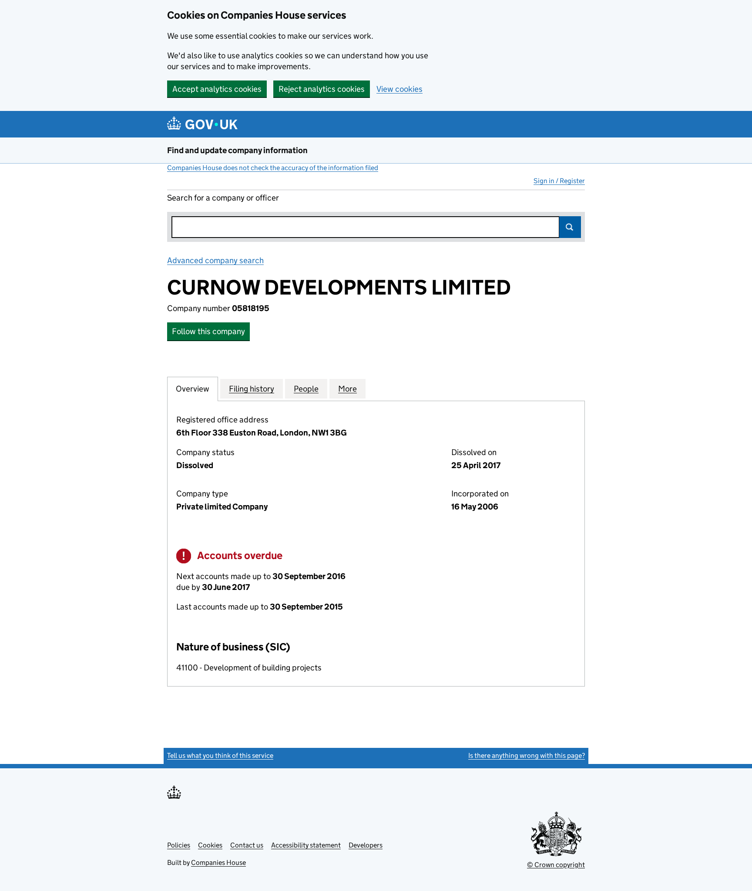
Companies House (218, 862)
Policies (178, 845)
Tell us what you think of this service (220, 755)
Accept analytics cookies (217, 89)
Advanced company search (215, 260)
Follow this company (208, 331)
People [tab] (306, 389)
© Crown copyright (556, 865)
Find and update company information (237, 150)
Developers (366, 845)
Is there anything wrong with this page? (526, 755)
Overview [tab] (192, 389)
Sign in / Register (559, 181)
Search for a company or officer (223, 198)
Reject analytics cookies (322, 89)
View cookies (399, 89)
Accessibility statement (306, 845)
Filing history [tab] (251, 389)
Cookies (210, 845)
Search (570, 227)
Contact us (246, 845)
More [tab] (347, 389)
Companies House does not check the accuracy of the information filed (272, 168)
